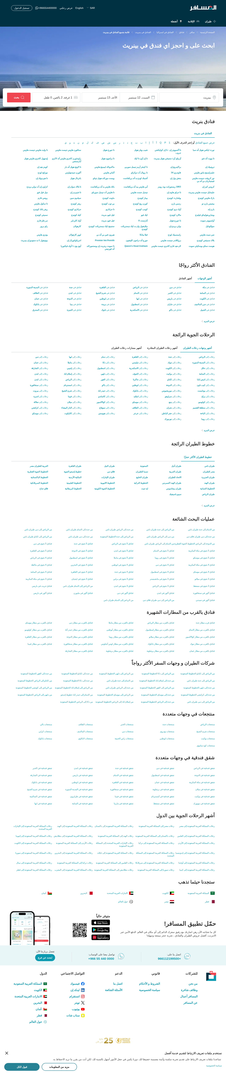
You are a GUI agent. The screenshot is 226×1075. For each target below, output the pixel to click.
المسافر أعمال (189, 996)
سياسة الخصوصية (149, 990)
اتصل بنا (117, 983)
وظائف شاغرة (189, 990)
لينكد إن (75, 990)
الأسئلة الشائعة (113, 990)
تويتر (77, 1002)
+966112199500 (169, 958)
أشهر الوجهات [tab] (205, 278)
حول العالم (35, 1021)
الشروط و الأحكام (149, 983)
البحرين (37, 1002)
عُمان (39, 1009)
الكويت (38, 990)
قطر (39, 1015)
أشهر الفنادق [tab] (185, 278)
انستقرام (74, 996)
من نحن (193, 983)
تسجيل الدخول (21, 8)
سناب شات (73, 1015)
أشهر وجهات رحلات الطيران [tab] (197, 348)
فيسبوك (75, 983)
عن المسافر (190, 1002)
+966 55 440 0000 (101, 958)
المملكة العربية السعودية (28, 983)
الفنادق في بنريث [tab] (203, 133)
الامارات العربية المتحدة (28, 996)
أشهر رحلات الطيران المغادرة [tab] (162, 348)
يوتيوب (76, 1009)
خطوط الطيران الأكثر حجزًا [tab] (198, 457)
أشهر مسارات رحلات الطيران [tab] (126, 348)
